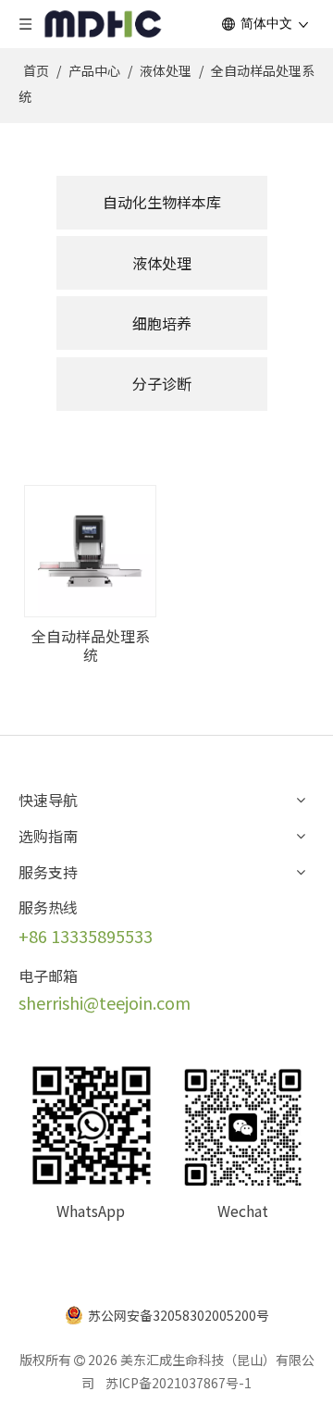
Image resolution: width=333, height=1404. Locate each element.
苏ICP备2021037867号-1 (178, 1382)
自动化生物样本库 (162, 202)
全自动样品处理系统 (90, 645)
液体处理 (161, 263)
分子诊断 (161, 383)
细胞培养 (161, 323)
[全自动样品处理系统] (90, 549)
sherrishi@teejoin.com (104, 1002)
